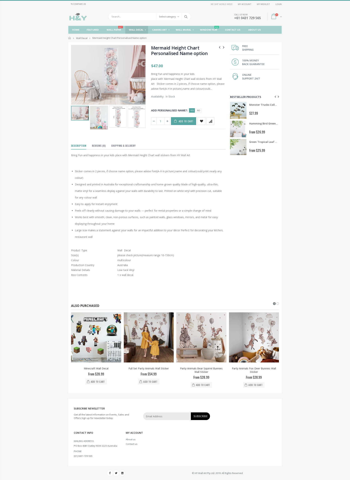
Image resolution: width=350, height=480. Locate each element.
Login (278, 4)
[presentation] (275, 96)
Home (69, 38)
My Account (244, 4)
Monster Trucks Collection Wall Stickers (274, 104)
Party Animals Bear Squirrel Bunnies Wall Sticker (201, 370)
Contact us (131, 444)
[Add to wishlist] (201, 121)
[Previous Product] (220, 47)
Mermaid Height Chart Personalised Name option (179, 50)
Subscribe (200, 416)
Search (186, 16)
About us (131, 439)
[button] (274, 303)
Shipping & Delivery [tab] (123, 145)
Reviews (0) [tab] (99, 145)
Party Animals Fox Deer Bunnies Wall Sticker (254, 370)
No (198, 110)
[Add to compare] (210, 121)
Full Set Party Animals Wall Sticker (149, 368)
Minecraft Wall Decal (96, 368)
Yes (192, 110)
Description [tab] (78, 145)
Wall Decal (82, 38)
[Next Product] (224, 47)
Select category (167, 16)
